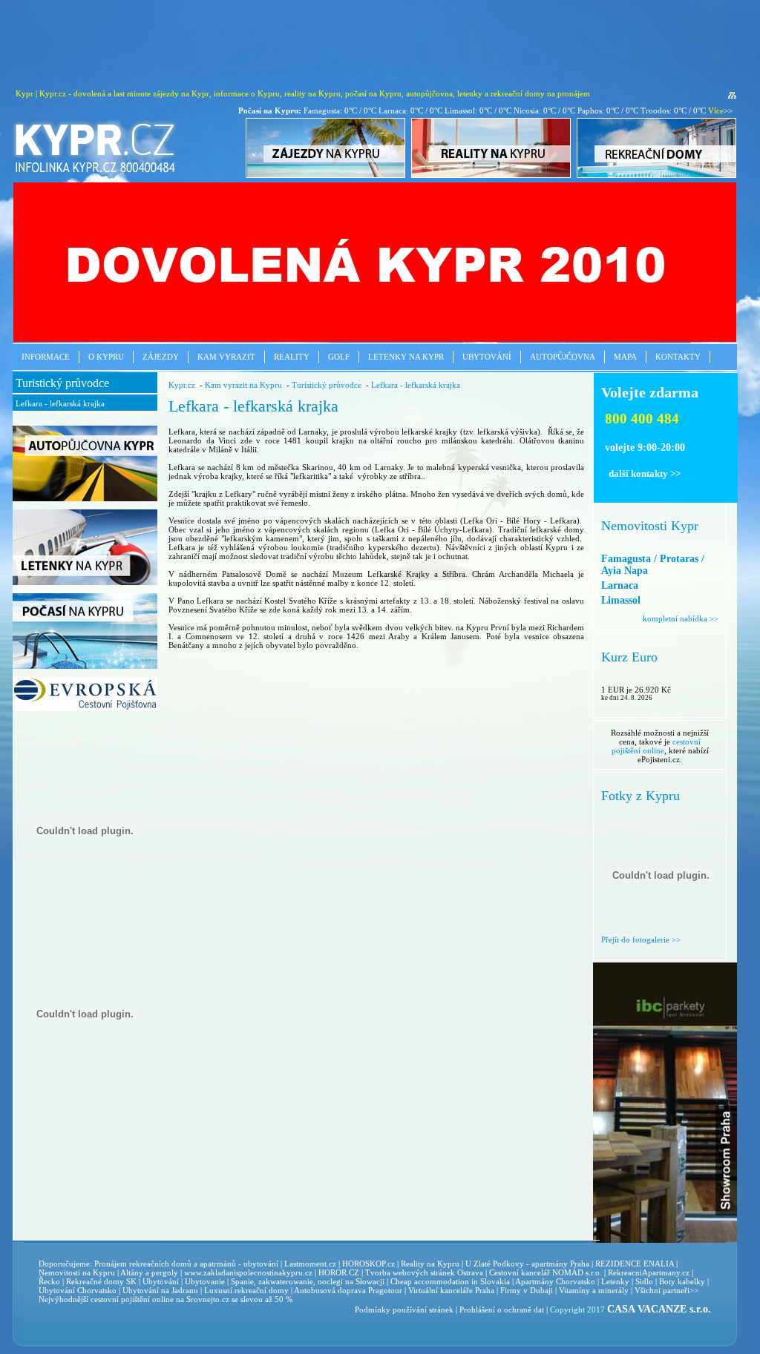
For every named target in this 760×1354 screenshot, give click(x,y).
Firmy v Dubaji (526, 1290)
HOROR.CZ (338, 1272)
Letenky (615, 1281)
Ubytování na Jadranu (160, 1290)
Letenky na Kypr (406, 356)
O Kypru (106, 356)
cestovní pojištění (120, 1299)
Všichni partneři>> (666, 1290)
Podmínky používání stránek (404, 1309)
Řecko (49, 1281)
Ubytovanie (206, 1281)
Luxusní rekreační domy (246, 1290)
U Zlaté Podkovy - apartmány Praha (527, 1263)
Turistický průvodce (62, 383)
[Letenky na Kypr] (85, 582)
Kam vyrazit (226, 356)
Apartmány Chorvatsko (555, 1281)
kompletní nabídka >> (680, 618)
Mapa (625, 356)
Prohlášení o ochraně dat (501, 1309)
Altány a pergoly (149, 1272)
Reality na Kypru (430, 1263)
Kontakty (678, 356)
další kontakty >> (645, 474)
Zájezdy (160, 356)
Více (716, 110)
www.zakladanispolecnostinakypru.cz (248, 1272)
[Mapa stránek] (732, 95)
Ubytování (486, 356)
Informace (46, 356)
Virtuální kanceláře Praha (451, 1290)
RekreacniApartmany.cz (648, 1272)
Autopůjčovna (562, 356)
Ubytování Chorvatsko (78, 1290)
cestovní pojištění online (656, 746)
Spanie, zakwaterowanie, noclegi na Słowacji (307, 1281)
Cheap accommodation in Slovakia (450, 1281)
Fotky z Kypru (640, 795)
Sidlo (644, 1281)
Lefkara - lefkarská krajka (60, 403)
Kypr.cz (181, 384)
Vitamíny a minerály (594, 1290)
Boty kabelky (682, 1281)
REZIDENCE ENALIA (634, 1263)
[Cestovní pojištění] (85, 708)
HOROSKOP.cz (368, 1263)
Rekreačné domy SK (101, 1281)
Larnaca (619, 585)
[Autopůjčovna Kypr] (85, 498)
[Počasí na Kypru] (85, 665)
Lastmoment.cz (310, 1263)
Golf (339, 356)
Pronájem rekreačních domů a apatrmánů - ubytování (186, 1263)
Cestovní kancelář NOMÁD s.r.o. (545, 1272)
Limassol (621, 600)
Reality (291, 356)
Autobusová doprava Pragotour (348, 1290)
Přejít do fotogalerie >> (641, 939)
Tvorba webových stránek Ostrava (424, 1272)
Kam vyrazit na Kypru (243, 384)
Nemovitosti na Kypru (77, 1272)
